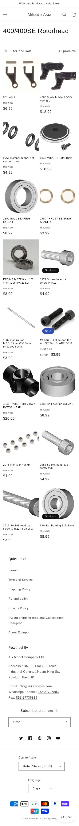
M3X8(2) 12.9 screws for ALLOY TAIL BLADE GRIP (56, 342)
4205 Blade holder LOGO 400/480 (56, 99)
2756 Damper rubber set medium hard (18, 160)
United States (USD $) (37, 766)
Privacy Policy (18, 608)
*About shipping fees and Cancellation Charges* (36, 620)
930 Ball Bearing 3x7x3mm (57, 525)
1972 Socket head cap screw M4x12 (54, 281)
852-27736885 (26, 697)
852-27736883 (48, 692)
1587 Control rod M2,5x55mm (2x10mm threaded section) (17, 343)
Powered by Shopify (48, 819)
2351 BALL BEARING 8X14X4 (16, 220)
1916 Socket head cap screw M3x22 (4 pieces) (18, 527)
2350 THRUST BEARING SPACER (55, 220)
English (37, 788)
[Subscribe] (65, 722)
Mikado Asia (34, 819)
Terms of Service (20, 579)
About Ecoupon (19, 632)
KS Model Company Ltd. (26, 657)
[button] (5, 14)
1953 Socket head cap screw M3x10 (54, 466)
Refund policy (18, 598)
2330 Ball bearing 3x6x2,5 (56, 404)
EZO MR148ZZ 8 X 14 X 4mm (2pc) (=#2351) (18, 281)
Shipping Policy (19, 589)
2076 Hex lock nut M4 (17, 464)
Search (13, 570)
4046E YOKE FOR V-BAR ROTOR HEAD (19, 406)
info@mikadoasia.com (35, 686)
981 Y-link (9, 97)
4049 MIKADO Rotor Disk (56, 158)
